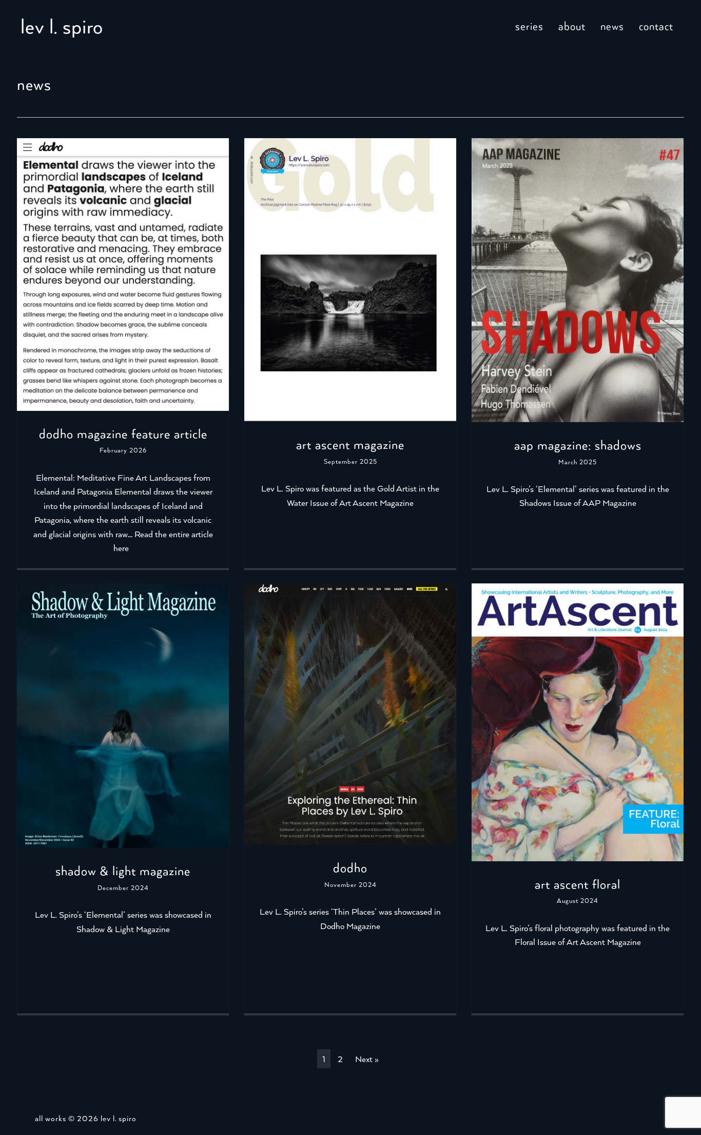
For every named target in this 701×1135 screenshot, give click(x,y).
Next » (367, 1059)
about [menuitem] (572, 25)
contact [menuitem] (656, 25)
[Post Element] (123, 353)
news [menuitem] (612, 25)
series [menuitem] (529, 25)
